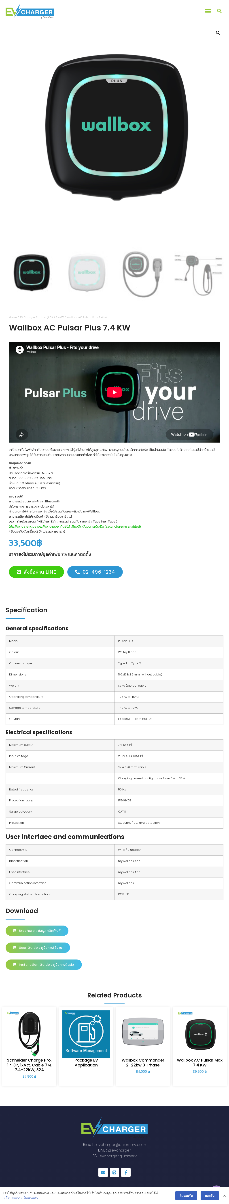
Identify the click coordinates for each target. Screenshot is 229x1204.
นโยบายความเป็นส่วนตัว (21, 1198)
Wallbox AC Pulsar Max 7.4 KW (200, 1062)
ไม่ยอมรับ (186, 1195)
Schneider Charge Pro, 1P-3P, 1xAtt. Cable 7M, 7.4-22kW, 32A (29, 1064)
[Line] (114, 1172)
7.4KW (60, 317)
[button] (208, 11)
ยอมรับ (209, 1195)
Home (13, 317)
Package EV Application (86, 1062)
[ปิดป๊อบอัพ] (224, 1196)
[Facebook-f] (126, 1172)
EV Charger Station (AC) (36, 317)
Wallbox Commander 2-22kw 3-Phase (143, 1062)
